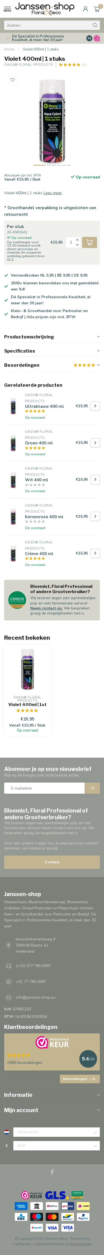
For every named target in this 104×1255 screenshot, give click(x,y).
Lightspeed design (49, 1243)
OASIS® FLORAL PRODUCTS (28, 64)
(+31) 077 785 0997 (33, 965)
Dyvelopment (80, 1243)
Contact (52, 862)
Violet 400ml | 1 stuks (41, 49)
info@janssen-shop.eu (35, 997)
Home (9, 49)
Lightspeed (22, 1243)
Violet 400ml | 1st (27, 704)
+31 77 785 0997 (31, 981)
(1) (84, 64)
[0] (97, 8)
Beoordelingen (75, 1079)
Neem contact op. (46, 608)
